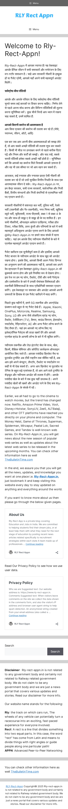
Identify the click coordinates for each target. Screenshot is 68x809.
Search (9, 645)
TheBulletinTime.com (19, 459)
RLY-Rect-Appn (14, 786)
